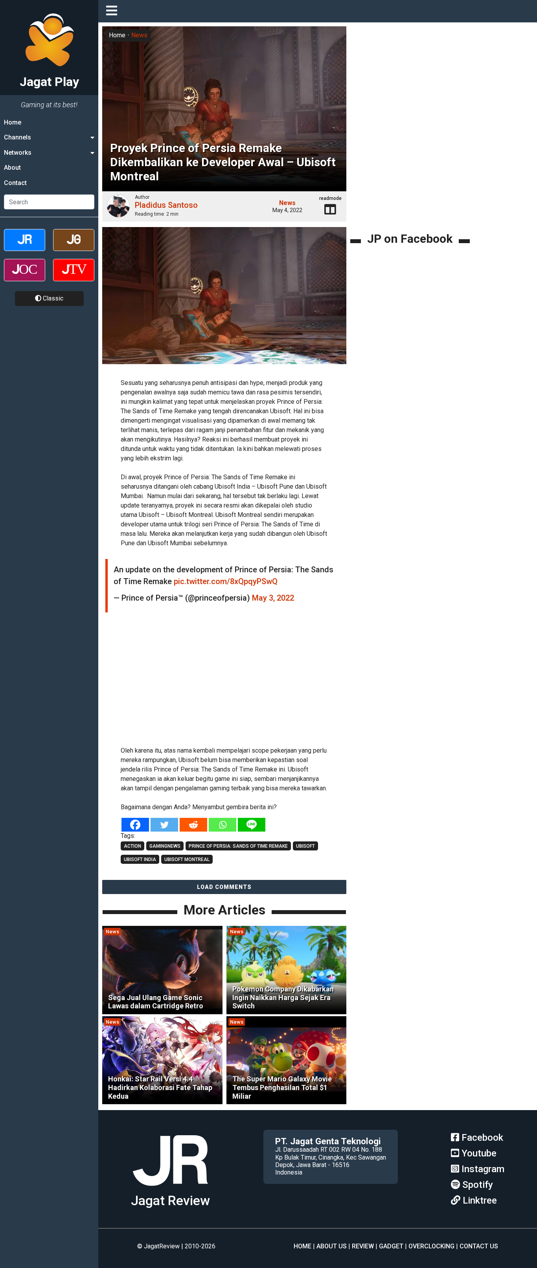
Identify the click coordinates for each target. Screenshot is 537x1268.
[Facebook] (135, 825)
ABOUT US (331, 1246)
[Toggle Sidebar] (113, 11)
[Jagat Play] (170, 1189)
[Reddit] (193, 825)
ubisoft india (140, 859)
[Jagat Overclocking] (24, 276)
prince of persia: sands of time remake (238, 846)
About (12, 167)
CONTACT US (479, 1246)
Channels (17, 137)
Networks (17, 152)
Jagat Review (170, 1200)
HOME (302, 1246)
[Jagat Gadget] (73, 247)
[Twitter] (164, 825)
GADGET (391, 1246)
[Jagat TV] (73, 276)
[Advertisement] (236, 683)
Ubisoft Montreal (187, 859)
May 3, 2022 (273, 598)
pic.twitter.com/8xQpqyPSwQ (226, 581)
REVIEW (363, 1246)
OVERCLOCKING (431, 1246)
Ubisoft (305, 846)
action (132, 846)
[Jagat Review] (24, 247)
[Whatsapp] (222, 825)
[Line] (251, 825)
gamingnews (164, 846)
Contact (15, 183)
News (139, 35)
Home (12, 122)
